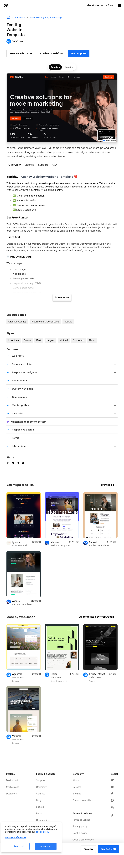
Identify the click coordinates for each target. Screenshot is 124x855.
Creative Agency (17, 321)
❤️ (75, 176)
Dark (38, 340)
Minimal (64, 340)
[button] (119, 5)
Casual (27, 340)
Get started (100, 5)
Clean (92, 340)
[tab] (14, 165)
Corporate (78, 340)
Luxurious (13, 340)
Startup (68, 321)
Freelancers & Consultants (45, 321)
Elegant (50, 340)
